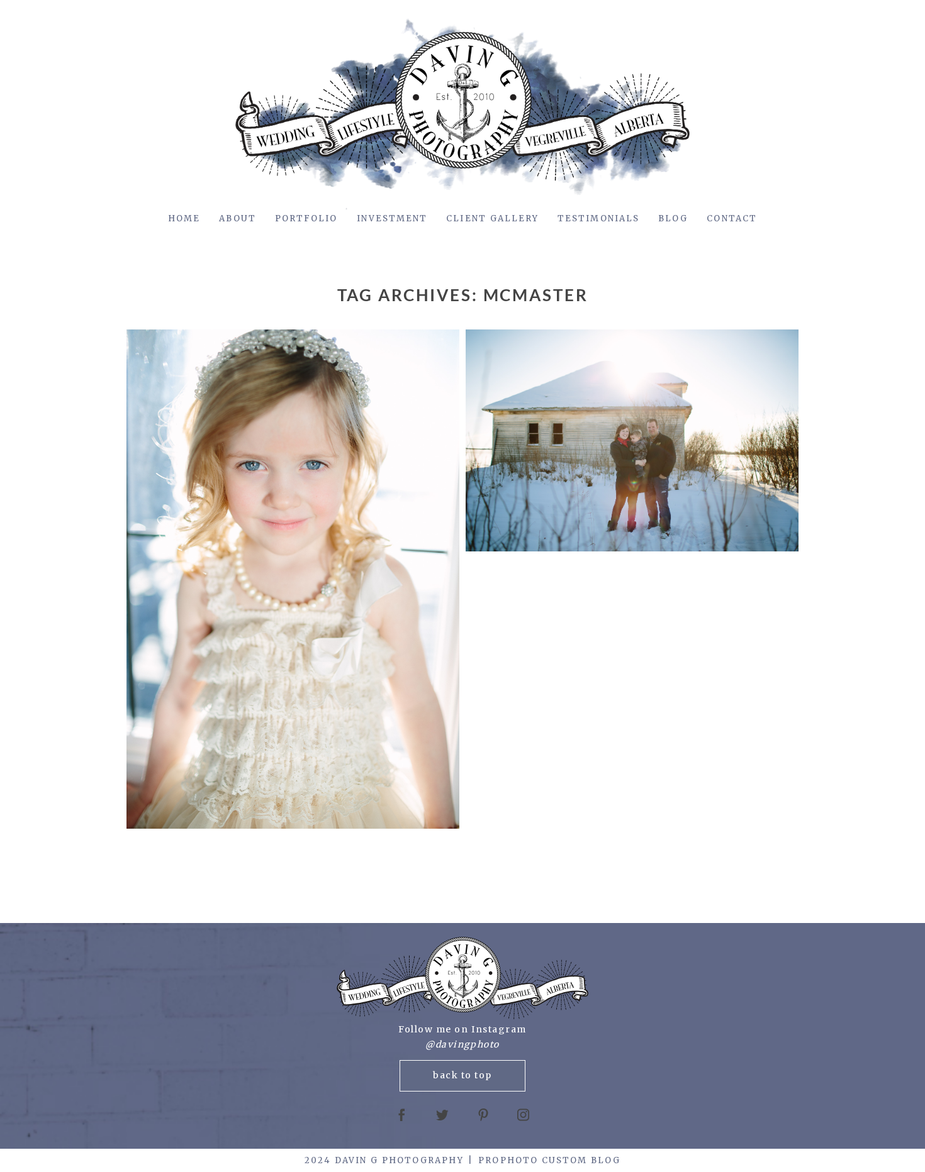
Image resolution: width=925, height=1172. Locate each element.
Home (184, 218)
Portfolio (306, 218)
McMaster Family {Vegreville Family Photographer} (630, 441)
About (237, 218)
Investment (392, 218)
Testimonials (598, 218)
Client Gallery (492, 218)
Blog (673, 218)
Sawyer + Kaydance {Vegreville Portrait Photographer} (291, 580)
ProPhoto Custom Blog (549, 1160)
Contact (732, 218)
